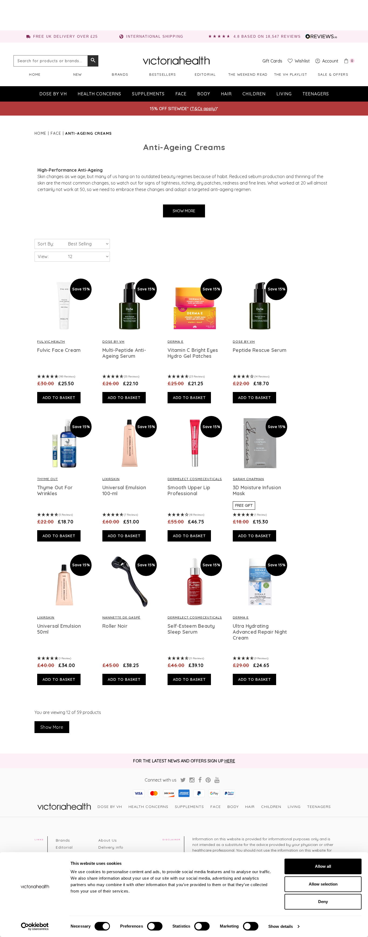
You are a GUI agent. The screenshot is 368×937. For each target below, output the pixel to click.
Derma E (175, 341)
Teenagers (316, 93)
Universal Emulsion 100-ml (124, 491)
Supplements (148, 93)
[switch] (154, 926)
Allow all (323, 866)
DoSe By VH (113, 341)
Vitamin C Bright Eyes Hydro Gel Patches (193, 353)
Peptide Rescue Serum (259, 350)
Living (284, 93)
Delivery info (110, 847)
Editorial (205, 74)
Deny (323, 901)
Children (254, 93)
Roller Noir (114, 626)
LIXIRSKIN (111, 479)
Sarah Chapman (248, 479)
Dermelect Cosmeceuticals (195, 479)
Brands (120, 74)
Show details (280, 926)
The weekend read (248, 74)
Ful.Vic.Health (51, 341)
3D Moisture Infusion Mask (257, 491)
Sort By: (46, 244)
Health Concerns (99, 93)
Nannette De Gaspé (121, 617)
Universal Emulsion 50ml (59, 629)
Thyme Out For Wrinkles (54, 491)
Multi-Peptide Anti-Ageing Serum (124, 353)
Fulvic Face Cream (59, 350)
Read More (64, 305)
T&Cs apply (203, 108)
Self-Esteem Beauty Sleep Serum (191, 629)
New (77, 74)
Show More (184, 211)
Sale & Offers (333, 74)
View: (43, 256)
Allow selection (323, 884)
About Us (107, 840)
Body (203, 93)
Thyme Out (47, 479)
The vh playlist (290, 74)
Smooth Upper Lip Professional (189, 491)
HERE (229, 761)
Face (180, 93)
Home (34, 74)
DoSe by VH (53, 93)
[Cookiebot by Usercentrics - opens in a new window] (34, 926)
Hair (226, 93)
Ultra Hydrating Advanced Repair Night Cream (260, 632)
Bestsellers (162, 74)
